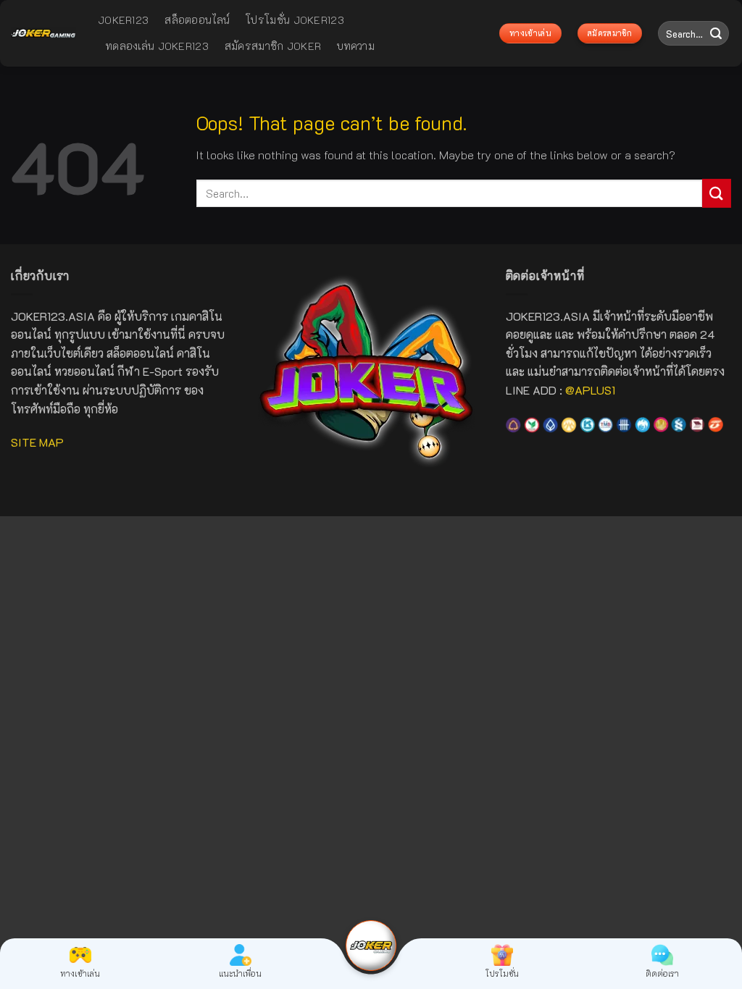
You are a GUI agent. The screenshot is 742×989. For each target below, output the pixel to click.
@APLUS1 (590, 389)
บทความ (356, 46)
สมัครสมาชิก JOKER (273, 46)
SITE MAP (37, 442)
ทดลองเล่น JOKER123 (157, 46)
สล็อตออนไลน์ (197, 20)
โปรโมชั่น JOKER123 (295, 20)
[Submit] (716, 33)
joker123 (123, 20)
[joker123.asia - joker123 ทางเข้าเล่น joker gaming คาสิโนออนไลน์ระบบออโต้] (43, 34)
